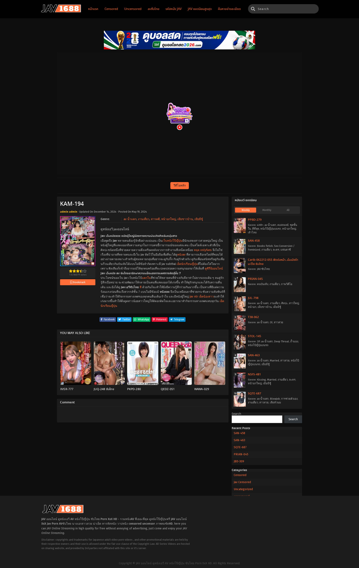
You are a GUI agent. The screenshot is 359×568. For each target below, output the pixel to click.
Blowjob (275, 398)
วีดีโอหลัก (179, 185)
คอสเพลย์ (283, 224)
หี (140, 287)
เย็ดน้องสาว (206, 296)
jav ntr (194, 296)
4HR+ (260, 224)
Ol (271, 322)
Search (236, 414)
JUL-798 (253, 298)
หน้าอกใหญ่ (168, 219)
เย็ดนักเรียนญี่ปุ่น (187, 264)
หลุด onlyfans (203, 250)
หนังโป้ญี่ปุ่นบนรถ (270, 228)
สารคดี (155, 219)
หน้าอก (252, 306)
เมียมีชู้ (198, 219)
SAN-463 (254, 355)
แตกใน (146, 278)
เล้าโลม (252, 232)
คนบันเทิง (262, 284)
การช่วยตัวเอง (289, 398)
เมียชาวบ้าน (185, 219)
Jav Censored (242, 482)
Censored (240, 475)
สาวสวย (278, 322)
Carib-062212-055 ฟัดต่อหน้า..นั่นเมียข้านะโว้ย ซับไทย (273, 262)
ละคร (276, 249)
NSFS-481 (254, 374)
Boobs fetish (265, 245)
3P (258, 341)
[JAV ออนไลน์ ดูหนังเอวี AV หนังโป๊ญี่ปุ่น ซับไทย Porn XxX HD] (61, 11)
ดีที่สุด (255, 228)
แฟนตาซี (285, 249)
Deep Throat (281, 341)
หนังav (181, 254)
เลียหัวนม (275, 402)
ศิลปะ (284, 303)
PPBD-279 (255, 220)
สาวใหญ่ (294, 303)
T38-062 (253, 317)
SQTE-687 (254, 394)
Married (274, 360)
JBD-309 (239, 461)
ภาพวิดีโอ (286, 284)
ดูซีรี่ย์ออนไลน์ (214, 268)
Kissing (261, 379)
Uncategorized (243, 489)
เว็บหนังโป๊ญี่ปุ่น (172, 240)
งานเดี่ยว (143, 219)
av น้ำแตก (130, 219)
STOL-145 (254, 336)
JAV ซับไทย (263, 269)
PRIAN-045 (255, 279)
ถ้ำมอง (294, 341)
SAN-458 (254, 241)
